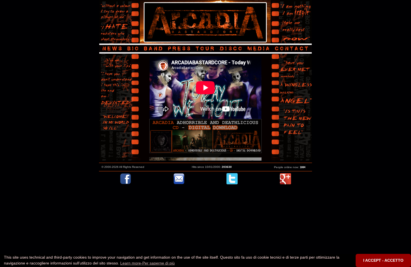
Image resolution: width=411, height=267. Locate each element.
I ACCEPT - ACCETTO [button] (383, 260)
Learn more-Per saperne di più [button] (147, 263)
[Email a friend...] (179, 183)
